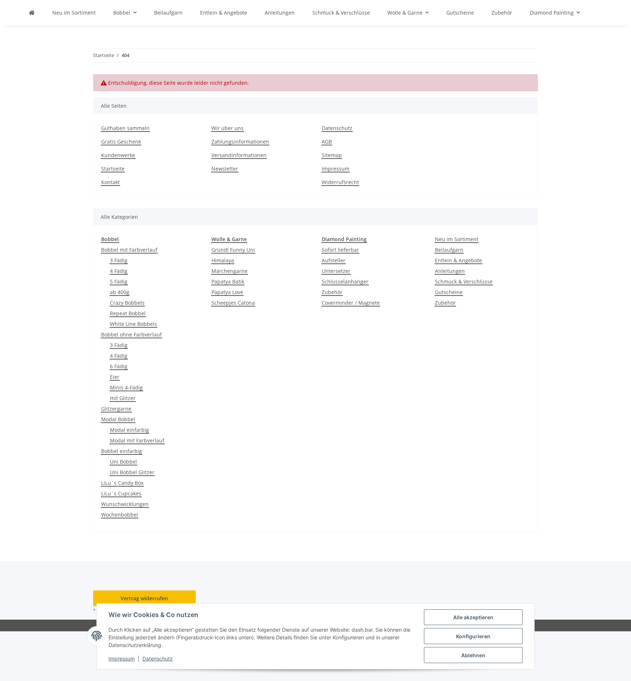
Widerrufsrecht (340, 182)
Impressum (121, 658)
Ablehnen (473, 655)
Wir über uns (227, 128)
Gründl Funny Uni (233, 249)
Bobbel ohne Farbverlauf (131, 334)
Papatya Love (227, 292)
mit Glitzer (122, 398)
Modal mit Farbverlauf (137, 440)
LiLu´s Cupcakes (121, 493)
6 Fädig (118, 366)
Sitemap (332, 155)
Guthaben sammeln (125, 128)
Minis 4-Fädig (126, 387)
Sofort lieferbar (340, 249)
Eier (114, 376)
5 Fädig (118, 281)
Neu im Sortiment (456, 239)
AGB (327, 141)
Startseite (113, 168)
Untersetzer (336, 270)
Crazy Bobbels (127, 302)
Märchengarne (229, 270)
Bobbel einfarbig (121, 451)
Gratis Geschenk (121, 141)
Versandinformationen (239, 155)
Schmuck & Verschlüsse (464, 281)
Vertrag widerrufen (144, 598)
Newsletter (224, 168)
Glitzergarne (116, 408)
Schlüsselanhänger (345, 281)
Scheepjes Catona (233, 302)
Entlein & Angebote (458, 260)
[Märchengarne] (31, 12)
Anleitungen (450, 270)
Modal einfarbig (129, 429)
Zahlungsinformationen (240, 141)
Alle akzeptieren (473, 617)
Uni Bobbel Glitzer (132, 472)
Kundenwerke (118, 155)
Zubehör (332, 292)
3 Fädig (118, 260)
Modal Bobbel (118, 419)
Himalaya (222, 260)
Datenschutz (157, 658)
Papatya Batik (227, 281)
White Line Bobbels (133, 323)
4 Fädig (118, 270)
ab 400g (119, 292)
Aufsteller (333, 260)
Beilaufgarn (449, 249)
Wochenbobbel (119, 514)
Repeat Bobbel (128, 313)
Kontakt (110, 182)
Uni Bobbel (123, 461)
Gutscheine (449, 292)
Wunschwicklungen (125, 504)
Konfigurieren (473, 636)
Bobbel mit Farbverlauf (129, 249)
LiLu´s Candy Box (122, 482)
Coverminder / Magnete (351, 302)
